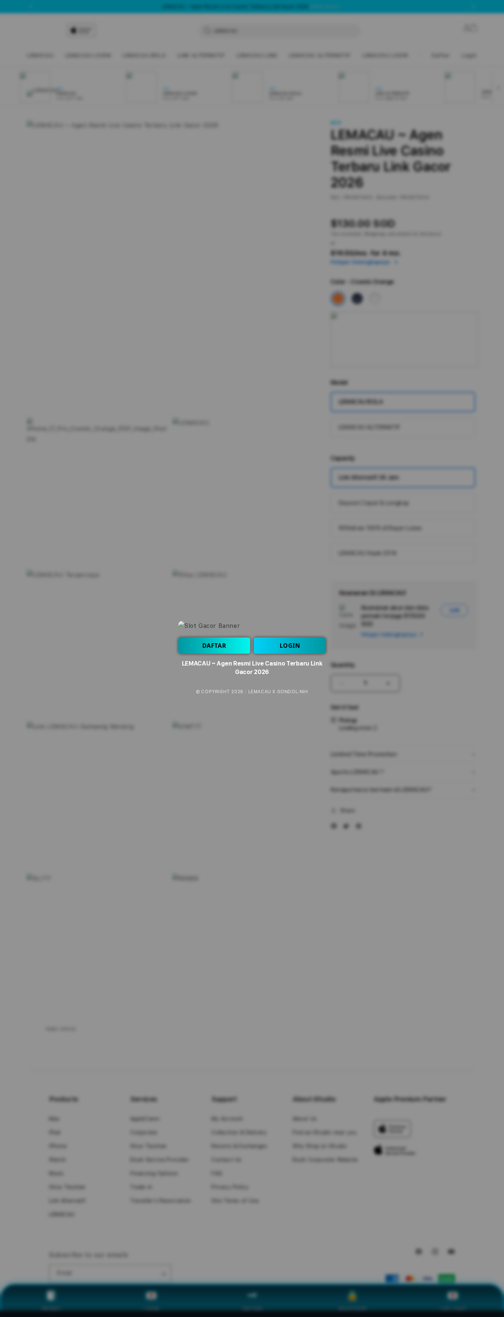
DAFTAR (214, 646)
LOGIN (290, 646)
